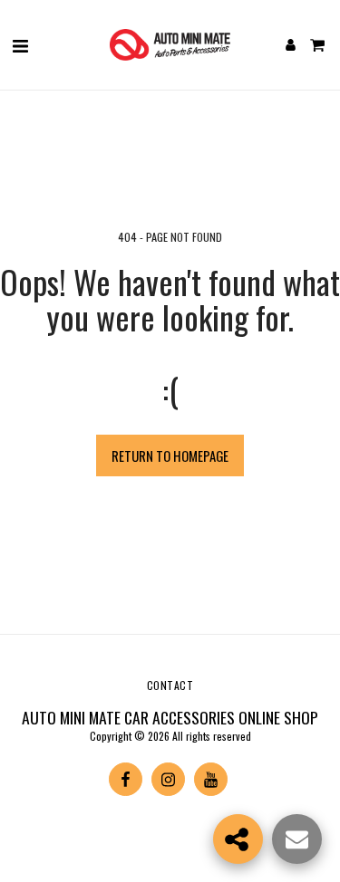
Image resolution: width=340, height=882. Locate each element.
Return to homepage (170, 455)
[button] (20, 44)
